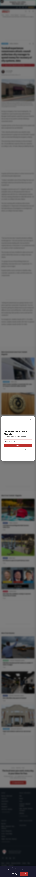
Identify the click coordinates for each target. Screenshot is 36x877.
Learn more (27, 869)
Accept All (24, 874)
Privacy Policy (27, 449)
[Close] (30, 419)
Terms (22, 449)
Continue (18, 445)
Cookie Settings (13, 874)
